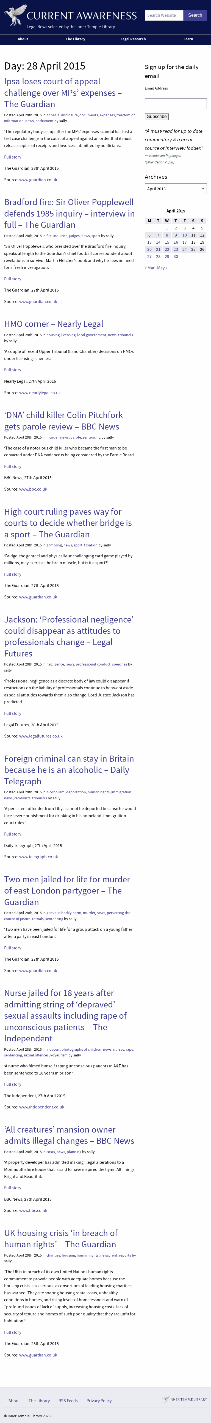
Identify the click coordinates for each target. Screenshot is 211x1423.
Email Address (156, 88)
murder (52, 437)
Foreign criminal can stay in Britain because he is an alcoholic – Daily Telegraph (69, 770)
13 (149, 242)
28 (158, 256)
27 (149, 256)
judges (74, 235)
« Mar (150, 268)
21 (158, 249)
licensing (68, 335)
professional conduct (93, 664)
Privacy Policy (99, 1401)
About (23, 39)
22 (167, 249)
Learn (188, 39)
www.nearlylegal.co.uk (40, 393)
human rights (99, 792)
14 (158, 242)
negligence (55, 664)
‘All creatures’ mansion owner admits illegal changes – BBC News (69, 1135)
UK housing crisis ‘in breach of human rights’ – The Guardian (61, 1238)
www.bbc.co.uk (33, 489)
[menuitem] (24, 40)
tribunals (125, 335)
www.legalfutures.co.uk (41, 736)
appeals (52, 115)
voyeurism (59, 1055)
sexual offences (36, 1055)
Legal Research (133, 39)
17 (184, 242)
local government (91, 335)
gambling (54, 545)
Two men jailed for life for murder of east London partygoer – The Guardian (67, 891)
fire (49, 235)
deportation (76, 792)
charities (53, 1255)
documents (88, 115)
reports (125, 1255)
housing (53, 335)
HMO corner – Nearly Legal (53, 324)
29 (167, 256)
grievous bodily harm (63, 912)
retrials (38, 918)
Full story (12, 157)
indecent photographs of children (73, 1049)
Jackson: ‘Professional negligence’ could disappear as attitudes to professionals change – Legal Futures (69, 636)
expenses (107, 115)
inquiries (60, 235)
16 (176, 242)
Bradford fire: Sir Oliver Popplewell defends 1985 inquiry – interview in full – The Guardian (69, 213)
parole (75, 437)
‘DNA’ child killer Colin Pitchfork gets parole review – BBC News (63, 420)
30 (176, 256)
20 (149, 249)
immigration (121, 792)
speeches (119, 664)
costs (50, 1151)
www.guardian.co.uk (38, 180)
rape (129, 1049)
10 (184, 235)
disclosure (69, 115)
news (29, 120)
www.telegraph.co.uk (38, 857)
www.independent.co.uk (41, 1107)
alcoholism (55, 792)
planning (74, 1151)
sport (95, 235)
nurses (118, 1049)
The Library (75, 39)
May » (162, 268)
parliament (44, 120)
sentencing (92, 437)
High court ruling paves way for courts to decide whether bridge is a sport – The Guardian (68, 523)
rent (113, 1255)
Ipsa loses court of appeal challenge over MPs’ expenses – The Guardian (63, 93)
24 (184, 249)
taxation (91, 545)
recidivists (22, 798)
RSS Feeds (68, 1401)
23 (176, 249)
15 (167, 242)
